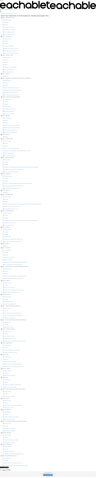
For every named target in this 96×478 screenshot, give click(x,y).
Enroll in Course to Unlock (48, 475)
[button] (0, 10)
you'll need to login (52, 473)
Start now (13, 9)
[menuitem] (0, 11)
